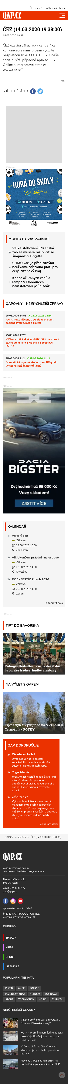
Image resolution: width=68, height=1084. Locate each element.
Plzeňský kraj (15, 994)
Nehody (35, 994)
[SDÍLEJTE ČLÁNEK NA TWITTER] (40, 91)
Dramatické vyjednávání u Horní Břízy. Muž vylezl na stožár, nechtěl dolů (32, 363)
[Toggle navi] (62, 16)
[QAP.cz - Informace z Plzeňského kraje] (12, 15)
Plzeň (9, 988)
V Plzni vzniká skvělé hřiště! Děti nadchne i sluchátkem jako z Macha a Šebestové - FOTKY (32, 342)
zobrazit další (55, 603)
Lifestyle (12, 966)
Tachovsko (26, 999)
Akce (21, 988)
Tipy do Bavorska (22, 625)
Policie (34, 988)
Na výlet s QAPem (22, 684)
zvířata (57, 999)
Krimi (9, 947)
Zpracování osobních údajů (17, 908)
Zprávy (22, 837)
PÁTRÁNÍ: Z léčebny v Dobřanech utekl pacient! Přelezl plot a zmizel (29, 321)
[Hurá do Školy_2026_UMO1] (34, 197)
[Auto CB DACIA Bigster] (34, 512)
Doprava (51, 994)
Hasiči (43, 999)
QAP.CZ (9, 837)
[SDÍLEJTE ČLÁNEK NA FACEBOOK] (33, 91)
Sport (10, 957)
